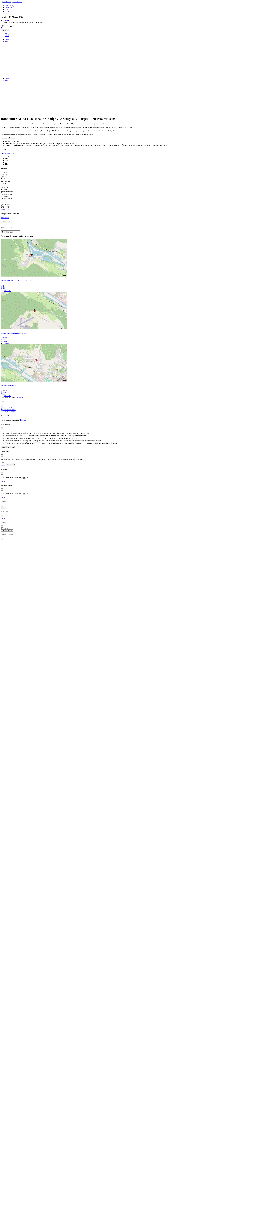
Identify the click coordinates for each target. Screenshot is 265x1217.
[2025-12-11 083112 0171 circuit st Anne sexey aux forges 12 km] (34, 276)
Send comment (8, 232)
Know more (5, 218)
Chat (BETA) (9, 6)
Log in (7, 9)
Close (3, 508)
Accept (10, 530)
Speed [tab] (7, 36)
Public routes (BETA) (12, 7)
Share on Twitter (8, 408)
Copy (24, 420)
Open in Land (11, 465)
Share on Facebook (9, 410)
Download (11, 447)
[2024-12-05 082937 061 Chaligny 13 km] (34, 381)
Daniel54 (8, 291)
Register (7, 11)
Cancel (4, 447)
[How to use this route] (1, 28)
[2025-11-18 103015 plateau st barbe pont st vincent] (34, 328)
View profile (11, 153)
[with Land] (5, 210)
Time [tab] (6, 41)
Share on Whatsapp (8, 412)
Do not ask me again (10, 463)
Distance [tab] (8, 39)
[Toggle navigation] (6, 2)
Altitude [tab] (7, 34)
